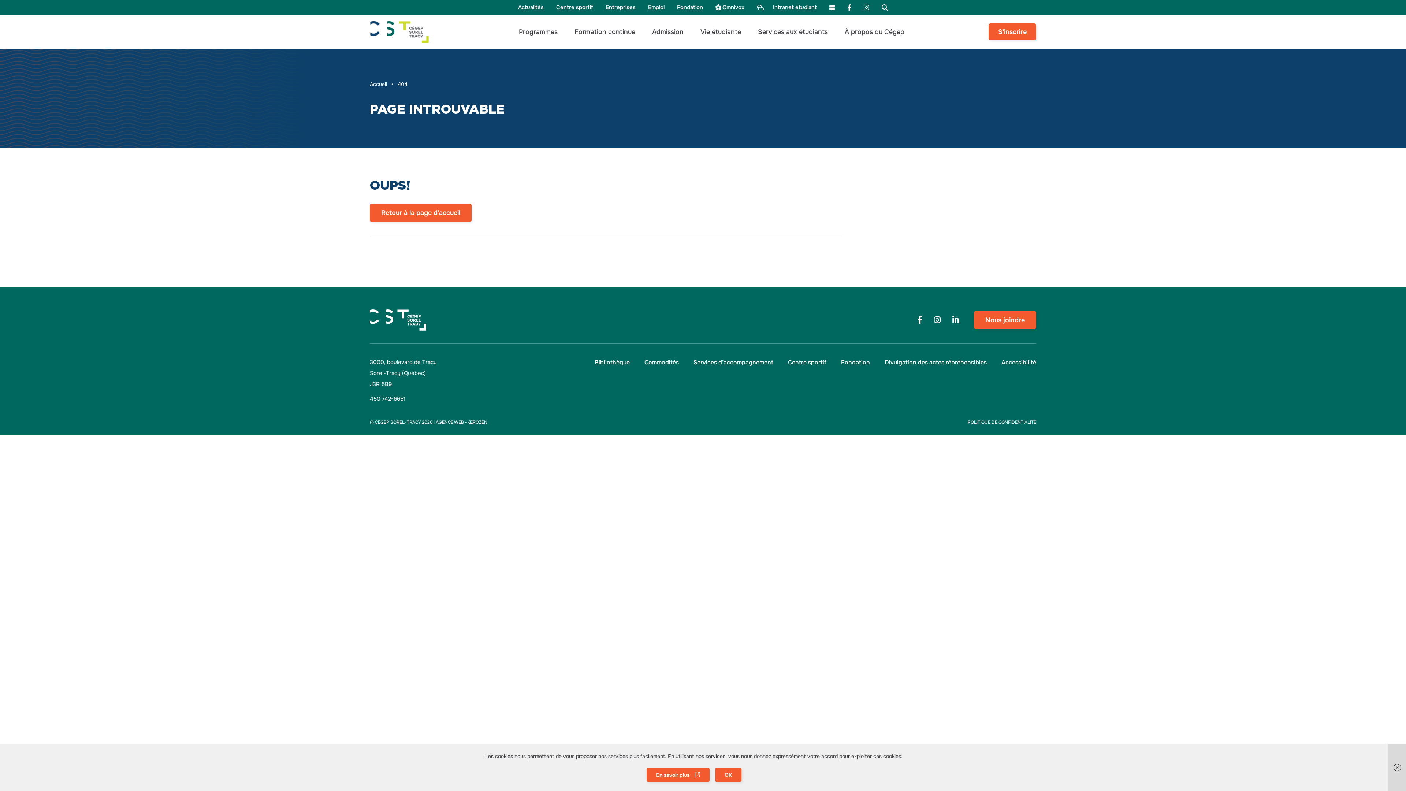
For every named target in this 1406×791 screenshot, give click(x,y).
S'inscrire (1012, 32)
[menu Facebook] (849, 7)
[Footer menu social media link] (919, 320)
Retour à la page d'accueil (420, 213)
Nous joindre (1005, 320)
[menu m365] (832, 7)
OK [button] (728, 775)
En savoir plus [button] (672, 775)
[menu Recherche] (884, 7)
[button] (538, 32)
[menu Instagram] (866, 7)
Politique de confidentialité (1002, 422)
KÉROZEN (477, 422)
